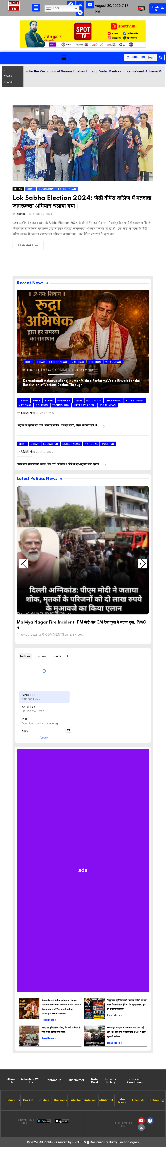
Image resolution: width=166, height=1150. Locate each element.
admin (20, 214)
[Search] (160, 57)
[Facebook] (71, 4)
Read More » (49, 1019)
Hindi (55, 8)
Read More (25, 245)
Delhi (20, 613)
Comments (63, 370)
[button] (64, 58)
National (51, 613)
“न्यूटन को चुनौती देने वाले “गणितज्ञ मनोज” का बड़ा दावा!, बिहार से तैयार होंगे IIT (58, 425)
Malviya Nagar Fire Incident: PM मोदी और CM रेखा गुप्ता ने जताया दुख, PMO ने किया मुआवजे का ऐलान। (126, 1032)
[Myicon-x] (80, 4)
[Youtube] (90, 4)
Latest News (35, 613)
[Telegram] (80, 12)
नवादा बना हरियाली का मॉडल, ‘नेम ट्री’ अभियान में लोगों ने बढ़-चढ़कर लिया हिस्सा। (59, 464)
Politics (65, 613)
